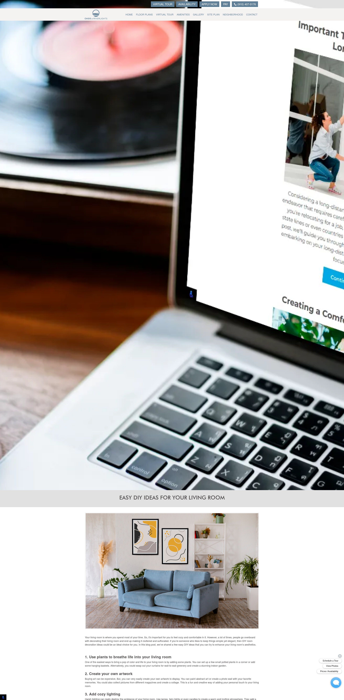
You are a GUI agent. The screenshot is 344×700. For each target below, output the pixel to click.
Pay (225, 4)
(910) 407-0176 (246, 4)
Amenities (183, 14)
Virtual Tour (162, 4)
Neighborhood (233, 14)
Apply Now (209, 4)
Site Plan (213, 14)
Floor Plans (144, 14)
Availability (187, 4)
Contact (251, 14)
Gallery (198, 14)
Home (129, 14)
